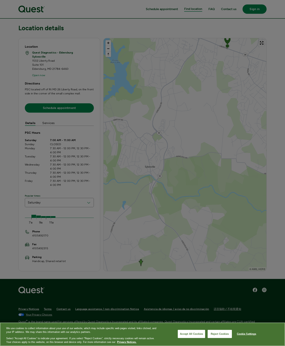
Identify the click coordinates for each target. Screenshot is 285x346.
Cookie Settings (246, 333)
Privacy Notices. (126, 342)
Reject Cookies (220, 333)
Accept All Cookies (191, 333)
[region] (142, 334)
